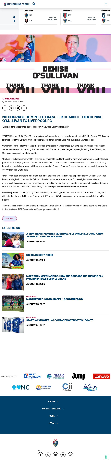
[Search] (34, 4)
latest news (9, 218)
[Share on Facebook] (5, 108)
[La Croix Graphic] (90, 387)
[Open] (106, 4)
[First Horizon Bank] (32, 376)
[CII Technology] (67, 387)
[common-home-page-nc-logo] (16, 4)
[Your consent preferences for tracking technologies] (106, 457)
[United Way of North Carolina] (44, 387)
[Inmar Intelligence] (55, 376)
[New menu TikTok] (70, 454)
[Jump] (78, 376)
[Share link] (24, 108)
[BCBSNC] (20, 387)
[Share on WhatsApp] (17, 108)
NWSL (51, 416)
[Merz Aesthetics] (9, 376)
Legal (52, 423)
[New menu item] (48, 454)
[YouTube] (63, 454)
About (51, 401)
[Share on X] (11, 108)
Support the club (51, 409)
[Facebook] (40, 454)
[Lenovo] (101, 376)
